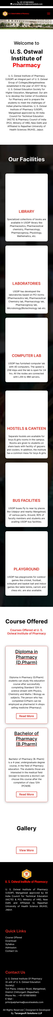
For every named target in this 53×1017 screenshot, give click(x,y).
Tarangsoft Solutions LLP (28, 1013)
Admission (10, 947)
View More (26, 850)
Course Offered (13, 937)
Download (10, 940)
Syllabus (9, 944)
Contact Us (11, 950)
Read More (26, 716)
